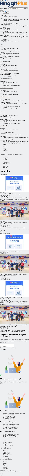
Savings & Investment (5, 61)
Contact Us (2, 131)
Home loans (3, 49)
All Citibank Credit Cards (9, 417)
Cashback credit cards (5, 24)
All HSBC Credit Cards (8, 419)
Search (25, 8)
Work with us (3, 136)
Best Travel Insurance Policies (10, 428)
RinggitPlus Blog (7, 444)
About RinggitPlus (4, 125)
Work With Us (6, 452)
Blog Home (5, 157)
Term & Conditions (7, 454)
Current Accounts (4, 69)
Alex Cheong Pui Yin (5, 195)
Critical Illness (3, 107)
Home (1, 12)
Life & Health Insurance (6, 96)
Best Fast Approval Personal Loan (11, 434)
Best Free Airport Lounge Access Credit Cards (14, 413)
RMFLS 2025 (6, 163)
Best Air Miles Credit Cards (9, 415)
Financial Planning (7, 442)
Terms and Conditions (5, 140)
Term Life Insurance (5, 99)
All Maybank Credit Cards (9, 416)
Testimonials (3, 133)
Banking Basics (3, 116)
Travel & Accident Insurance (7, 87)
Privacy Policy (6, 453)
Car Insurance (3, 81)
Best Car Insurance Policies (9, 426)
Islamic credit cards (4, 35)
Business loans (3, 57)
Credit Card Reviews (8, 445)
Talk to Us (5, 450)
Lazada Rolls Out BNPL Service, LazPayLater (11, 193)
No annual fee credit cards (6, 22)
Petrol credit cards (4, 31)
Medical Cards (3, 104)
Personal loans (3, 47)
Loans (2, 44)
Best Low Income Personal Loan (10, 436)
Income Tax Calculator (5, 122)
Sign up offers (3, 18)
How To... (3, 111)
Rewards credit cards (5, 28)
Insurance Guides (4, 119)
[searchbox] (16, 8)
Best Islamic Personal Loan (9, 435)
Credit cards (3, 15)
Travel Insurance (4, 90)
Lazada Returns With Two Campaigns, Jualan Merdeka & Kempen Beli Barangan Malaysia (13, 223)
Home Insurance (4, 83)
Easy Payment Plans (5, 55)
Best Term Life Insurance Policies (11, 424)
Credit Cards (6, 12)
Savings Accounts (4, 66)
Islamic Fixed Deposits (5, 72)
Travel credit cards (4, 40)
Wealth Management (5, 74)
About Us (2, 128)
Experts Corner (6, 162)
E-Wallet (5, 159)
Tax (4, 161)
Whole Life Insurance (5, 102)
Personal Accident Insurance (6, 93)
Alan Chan (5, 167)
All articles (2, 114)
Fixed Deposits (3, 64)
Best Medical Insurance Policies (10, 427)
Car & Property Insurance (6, 78)
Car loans (2, 52)
